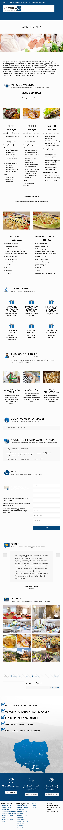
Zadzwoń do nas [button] (31, 794)
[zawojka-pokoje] (24, 612)
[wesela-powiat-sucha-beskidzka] (39, 626)
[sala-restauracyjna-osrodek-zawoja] (10, 626)
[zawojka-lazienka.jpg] (39, 612)
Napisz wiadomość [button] (52, 794)
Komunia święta (34, 683)
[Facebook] (59, 2)
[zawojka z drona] (10, 655)
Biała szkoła (20, 827)
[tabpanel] (31, 570)
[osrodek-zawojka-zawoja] (24, 655)
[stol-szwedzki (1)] (53, 641)
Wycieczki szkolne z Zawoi (9, 813)
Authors (36, 676)
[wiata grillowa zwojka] (53, 655)
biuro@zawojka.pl (39, 2)
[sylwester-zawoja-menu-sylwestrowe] (10, 641)
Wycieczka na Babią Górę (9, 811)
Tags (26, 676)
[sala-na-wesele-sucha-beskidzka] (24, 626)
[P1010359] (53, 612)
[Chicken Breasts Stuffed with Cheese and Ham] (24, 641)
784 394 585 (26, 2)
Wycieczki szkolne (22, 806)
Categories (16, 676)
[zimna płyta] (39, 641)
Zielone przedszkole (22, 821)
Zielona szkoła (21, 819)
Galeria (34, 803)
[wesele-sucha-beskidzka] (53, 626)
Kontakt (34, 807)
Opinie (34, 805)
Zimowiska (20, 825)
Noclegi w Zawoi (6, 807)
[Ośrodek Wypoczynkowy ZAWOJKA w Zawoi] (12, 8)
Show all (56, 676)
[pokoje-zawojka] (10, 612)
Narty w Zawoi (6, 809)
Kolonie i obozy (21, 823)
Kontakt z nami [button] (11, 792)
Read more (55, 687)
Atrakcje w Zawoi (6, 806)
